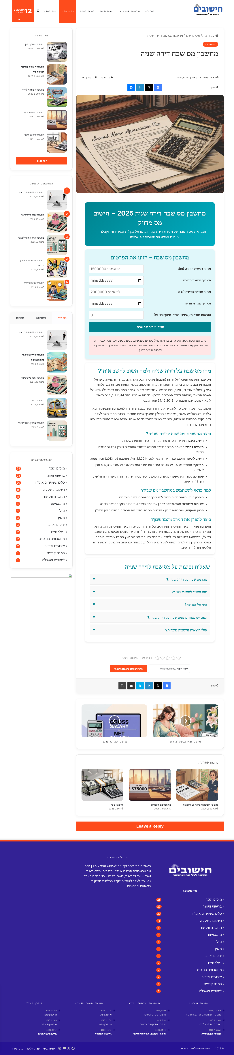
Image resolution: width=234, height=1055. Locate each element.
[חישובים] (207, 11)
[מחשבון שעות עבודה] (57, 290)
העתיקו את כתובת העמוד (128, 668)
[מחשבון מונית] (57, 408)
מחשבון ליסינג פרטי (34, 135)
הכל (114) (41, 160)
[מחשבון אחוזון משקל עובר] (57, 245)
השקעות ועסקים (87, 11)
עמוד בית (149, 11)
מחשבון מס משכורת (161, 804)
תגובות (20, 318)
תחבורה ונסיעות (54, 496)
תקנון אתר (17, 1048)
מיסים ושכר (67, 11)
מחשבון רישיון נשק (34, 44)
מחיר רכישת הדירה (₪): (194, 269)
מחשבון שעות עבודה (34, 283)
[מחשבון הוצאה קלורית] (57, 97)
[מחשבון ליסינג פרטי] (57, 142)
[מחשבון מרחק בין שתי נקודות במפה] (57, 362)
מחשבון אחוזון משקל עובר (31, 237)
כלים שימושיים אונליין (50, 482)
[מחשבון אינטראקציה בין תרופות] (57, 268)
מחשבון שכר (117, 804)
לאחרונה (41, 318)
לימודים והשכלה (53, 560)
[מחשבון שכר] (102, 785)
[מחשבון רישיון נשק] (57, 52)
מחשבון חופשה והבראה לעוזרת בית (200, 804)
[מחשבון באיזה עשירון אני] (57, 200)
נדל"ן (61, 510)
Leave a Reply (150, 826)
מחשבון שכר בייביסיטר (32, 215)
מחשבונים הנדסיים (52, 539)
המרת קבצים (56, 553)
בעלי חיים (58, 532)
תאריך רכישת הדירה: (196, 280)
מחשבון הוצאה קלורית (33, 89)
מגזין (61, 518)
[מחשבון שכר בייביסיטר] (57, 222)
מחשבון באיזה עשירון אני (31, 192)
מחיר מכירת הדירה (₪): (194, 292)
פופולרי (62, 318)
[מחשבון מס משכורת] (150, 785)
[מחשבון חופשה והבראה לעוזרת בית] (197, 785)
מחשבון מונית (37, 400)
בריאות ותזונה (107, 11)
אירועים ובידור (55, 546)
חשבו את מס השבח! (150, 327)
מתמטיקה (58, 504)
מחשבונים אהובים (131, 11)
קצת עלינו (33, 1048)
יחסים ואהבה (50, 11)
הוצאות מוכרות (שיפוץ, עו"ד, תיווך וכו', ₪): (182, 315)
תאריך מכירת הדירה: (197, 303)
